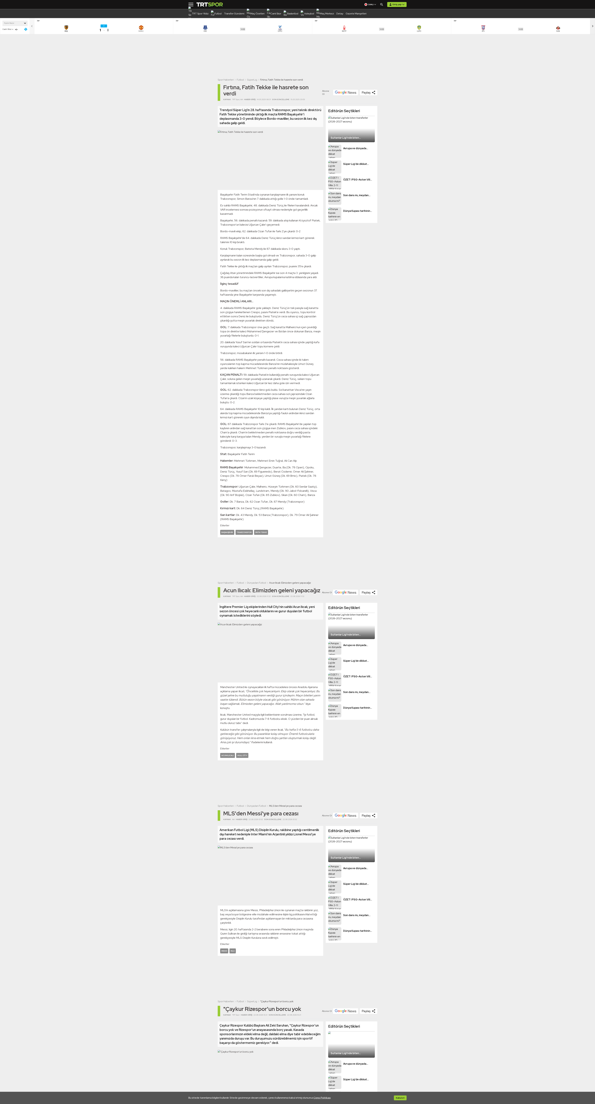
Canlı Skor (7, 29)
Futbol (240, 79)
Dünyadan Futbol (256, 582)
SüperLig (252, 79)
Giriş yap (396, 4)
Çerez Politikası (322, 1097)
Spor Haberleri (226, 79)
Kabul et (400, 1097)
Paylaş (366, 92)
